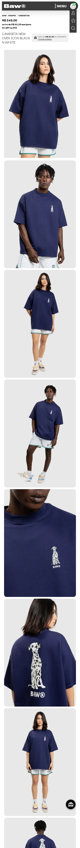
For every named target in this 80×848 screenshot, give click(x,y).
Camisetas (24, 15)
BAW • (4, 15)
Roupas (12, 15)
